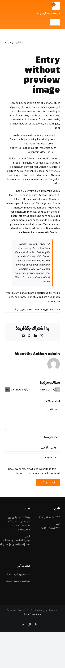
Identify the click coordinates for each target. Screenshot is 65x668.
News (30, 309)
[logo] (55, 3)
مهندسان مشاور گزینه (48, 13)
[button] (57, 389)
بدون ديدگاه (19, 309)
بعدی (10, 42)
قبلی (18, 42)
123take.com (34, 614)
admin (56, 309)
